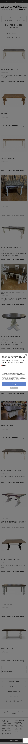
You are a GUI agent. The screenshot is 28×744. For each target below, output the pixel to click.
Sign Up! (14, 384)
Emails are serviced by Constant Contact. (12, 379)
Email (4, 365)
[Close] (26, 355)
